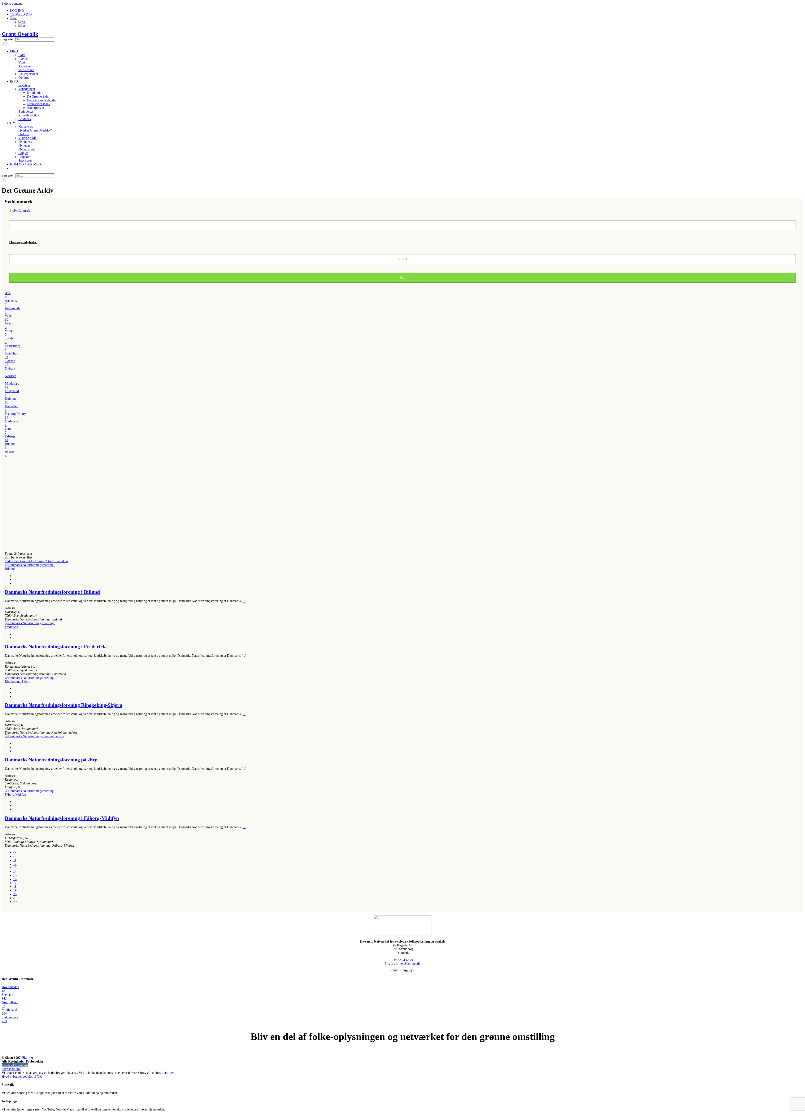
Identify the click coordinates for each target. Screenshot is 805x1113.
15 (15, 875)
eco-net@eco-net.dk (407, 963)
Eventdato (61, 561)
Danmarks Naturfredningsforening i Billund (52, 592)
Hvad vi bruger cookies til (19, 1076)
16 (15, 879)
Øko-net (27, 1057)
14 (15, 871)
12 (15, 864)
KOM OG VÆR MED (402, 1053)
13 (15, 867)
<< (15, 852)
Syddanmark (21, 210)
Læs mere (168, 1072)
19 (15, 890)
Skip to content (12, 3)
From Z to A (46, 561)
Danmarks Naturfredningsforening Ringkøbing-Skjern (63, 705)
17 (15, 883)
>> (15, 901)
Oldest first (12, 561)
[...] (244, 601)
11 (14, 860)
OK (39, 1076)
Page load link (11, 1069)
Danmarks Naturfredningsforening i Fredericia (56, 646)
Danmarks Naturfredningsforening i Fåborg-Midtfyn (62, 818)
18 (15, 886)
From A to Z (28, 561)
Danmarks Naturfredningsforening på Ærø (51, 759)
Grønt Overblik (20, 34)
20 (15, 894)
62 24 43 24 (405, 960)
